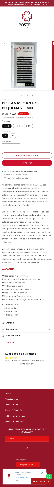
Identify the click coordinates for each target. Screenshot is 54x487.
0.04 (7, 126)
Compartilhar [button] (10, 342)
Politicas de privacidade (15, 416)
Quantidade (6, 141)
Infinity (8, 393)
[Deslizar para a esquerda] (21, 95)
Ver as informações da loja (16, 178)
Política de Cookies (13, 404)
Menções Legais (12, 399)
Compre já (27, 163)
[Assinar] (46, 439)
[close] (42, 472)
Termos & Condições (14, 410)
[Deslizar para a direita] (32, 95)
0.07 (28, 126)
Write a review (27, 364)
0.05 (17, 126)
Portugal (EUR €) (26, 465)
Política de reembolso (14, 421)
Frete (15, 117)
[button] (3, 19)
